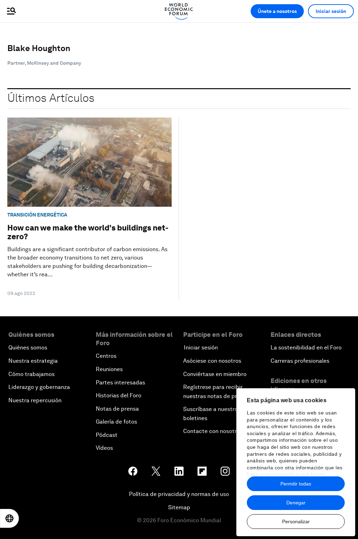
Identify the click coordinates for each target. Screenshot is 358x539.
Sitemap (179, 507)
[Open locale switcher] (9, 518)
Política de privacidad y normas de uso (179, 494)
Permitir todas (295, 484)
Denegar (296, 502)
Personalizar (296, 521)
